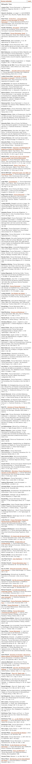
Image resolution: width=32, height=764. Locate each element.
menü (29, 1)
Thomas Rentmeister (6, 1)
